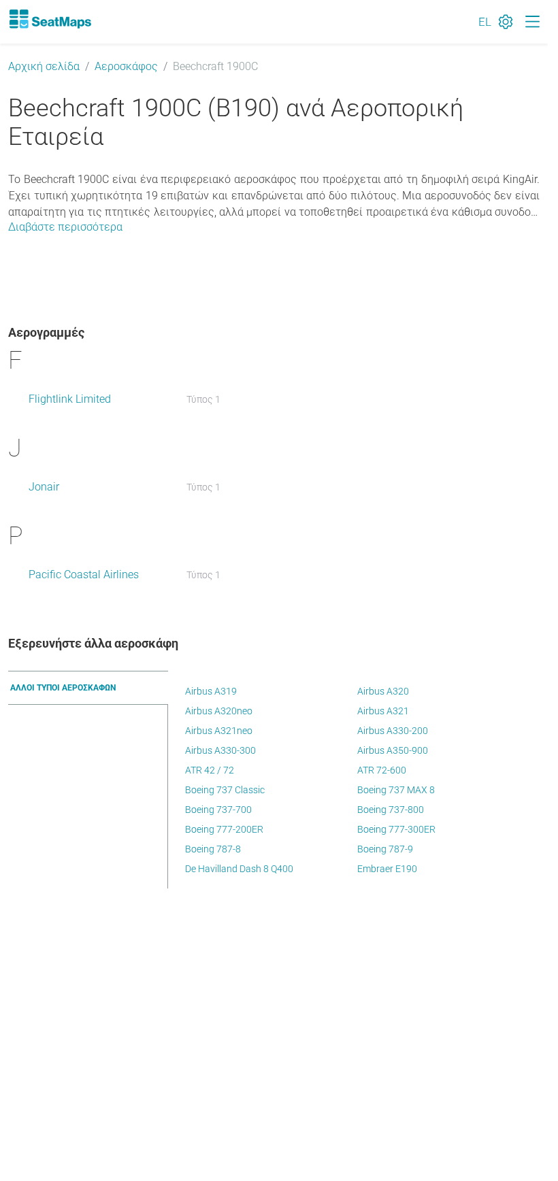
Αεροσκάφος (126, 66)
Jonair (44, 486)
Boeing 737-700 (218, 809)
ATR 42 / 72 (209, 770)
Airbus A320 (383, 691)
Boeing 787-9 (385, 849)
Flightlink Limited (70, 399)
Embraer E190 (387, 868)
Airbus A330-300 (220, 750)
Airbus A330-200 (392, 730)
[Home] (49, 19)
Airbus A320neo (218, 710)
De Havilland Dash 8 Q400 (239, 868)
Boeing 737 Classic (225, 789)
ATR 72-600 (381, 770)
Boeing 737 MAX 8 (396, 789)
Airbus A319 (211, 691)
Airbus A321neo (218, 730)
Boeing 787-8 (213, 849)
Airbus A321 (383, 710)
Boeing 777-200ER (224, 829)
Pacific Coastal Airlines (84, 574)
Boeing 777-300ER (396, 829)
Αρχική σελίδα (44, 66)
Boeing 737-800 (390, 809)
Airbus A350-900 (392, 750)
